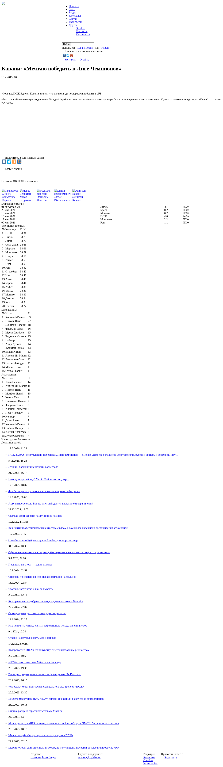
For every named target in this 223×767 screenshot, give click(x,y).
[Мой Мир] (19, 162)
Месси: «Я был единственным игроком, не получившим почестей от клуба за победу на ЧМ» (64, 747)
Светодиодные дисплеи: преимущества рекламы (37, 613)
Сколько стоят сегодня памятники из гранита (35, 515)
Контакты (81, 31)
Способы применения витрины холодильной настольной (42, 576)
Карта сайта (83, 34)
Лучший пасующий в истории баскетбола (33, 466)
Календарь (75, 15)
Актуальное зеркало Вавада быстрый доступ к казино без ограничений (50, 503)
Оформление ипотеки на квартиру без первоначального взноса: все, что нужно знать (59, 552)
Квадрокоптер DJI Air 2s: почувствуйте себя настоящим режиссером (48, 649)
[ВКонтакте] (64, 55)
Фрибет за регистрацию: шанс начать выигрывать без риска (44, 491)
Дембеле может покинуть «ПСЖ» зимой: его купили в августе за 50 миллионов (56, 698)
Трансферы (75, 21)
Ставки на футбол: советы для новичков (32, 637)
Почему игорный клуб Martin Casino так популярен (38, 479)
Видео (72, 12)
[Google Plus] (72, 55)
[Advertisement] (42, 84)
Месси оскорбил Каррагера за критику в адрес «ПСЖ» (40, 735)
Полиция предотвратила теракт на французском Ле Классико (44, 674)
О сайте (80, 28)
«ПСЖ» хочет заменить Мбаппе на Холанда (34, 662)
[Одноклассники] (14, 162)
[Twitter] (68, 55)
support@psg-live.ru (89, 757)
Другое (73, 25)
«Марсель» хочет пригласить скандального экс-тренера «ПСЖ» (46, 686)
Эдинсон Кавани (77, 198)
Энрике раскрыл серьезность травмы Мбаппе (35, 710)
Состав (73, 18)
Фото (72, 9)
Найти (66, 44)
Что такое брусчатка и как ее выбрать (30, 588)
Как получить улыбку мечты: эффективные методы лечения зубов (47, 625)
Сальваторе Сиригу (9, 198)
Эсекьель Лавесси (42, 198)
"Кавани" (106, 47)
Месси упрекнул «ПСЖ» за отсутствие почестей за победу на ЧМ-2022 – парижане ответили (63, 723)
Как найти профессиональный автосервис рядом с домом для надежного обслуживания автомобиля (68, 527)
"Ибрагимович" (84, 47)
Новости (35, 757)
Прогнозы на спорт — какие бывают (30, 564)
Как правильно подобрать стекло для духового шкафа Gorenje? (45, 601)
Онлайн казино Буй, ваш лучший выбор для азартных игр (43, 540)
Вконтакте (170, 757)
